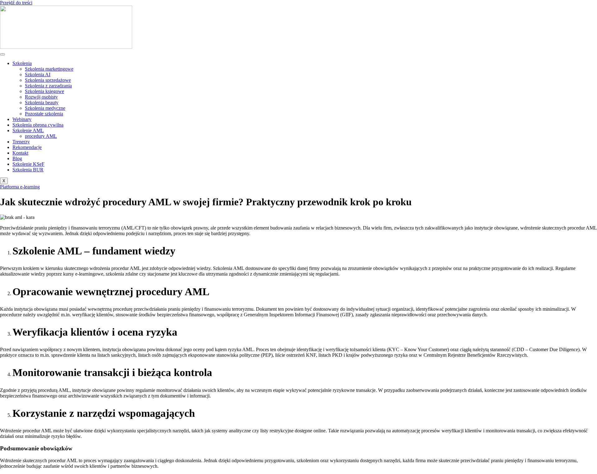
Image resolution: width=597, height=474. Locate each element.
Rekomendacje (27, 147)
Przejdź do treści (16, 2)
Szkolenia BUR (28, 169)
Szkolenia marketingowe (49, 69)
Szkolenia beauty (41, 102)
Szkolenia (22, 63)
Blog (17, 158)
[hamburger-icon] (2, 54)
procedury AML (41, 136)
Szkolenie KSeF (28, 164)
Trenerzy (21, 141)
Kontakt (20, 153)
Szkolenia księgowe (44, 91)
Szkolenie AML (28, 130)
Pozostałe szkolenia (44, 113)
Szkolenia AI (37, 74)
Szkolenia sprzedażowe (48, 80)
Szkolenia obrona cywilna (37, 125)
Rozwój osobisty (41, 97)
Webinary (21, 119)
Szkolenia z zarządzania (48, 85)
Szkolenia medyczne (45, 108)
